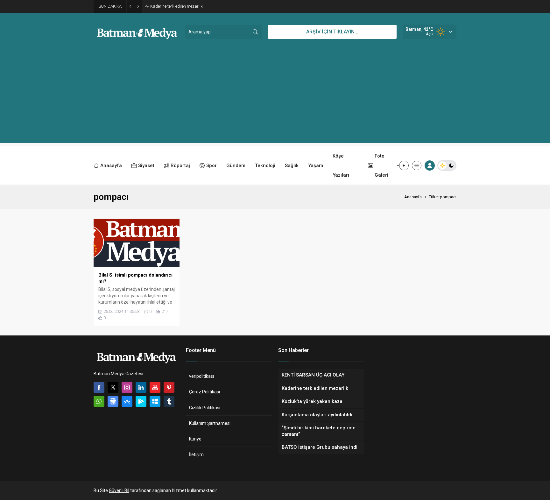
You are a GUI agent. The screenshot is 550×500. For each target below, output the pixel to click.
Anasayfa (413, 196)
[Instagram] (127, 387)
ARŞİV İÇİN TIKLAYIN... (332, 32)
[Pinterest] (169, 387)
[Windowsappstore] (155, 401)
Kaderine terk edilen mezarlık (176, 6)
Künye (195, 438)
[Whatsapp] (99, 401)
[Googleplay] (141, 401)
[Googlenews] (113, 401)
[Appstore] (127, 401)
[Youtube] (155, 387)
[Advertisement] (275, 98)
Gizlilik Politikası (204, 407)
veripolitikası (201, 376)
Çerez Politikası (204, 391)
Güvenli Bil (119, 490)
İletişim (196, 454)
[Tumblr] (169, 401)
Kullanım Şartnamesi (209, 423)
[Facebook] (99, 387)
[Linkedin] (141, 387)
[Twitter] (113, 387)
